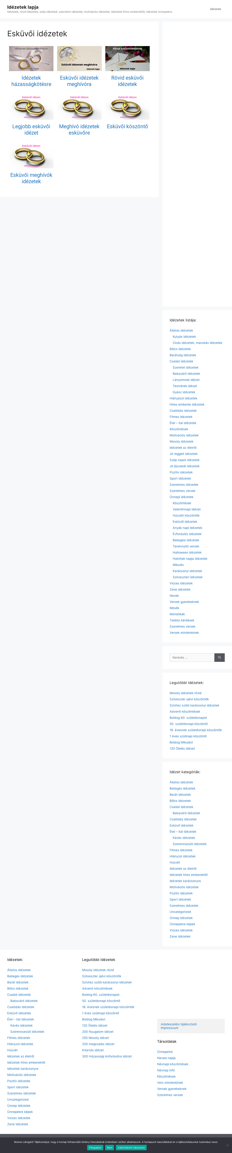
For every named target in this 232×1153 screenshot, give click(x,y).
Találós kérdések (182, 620)
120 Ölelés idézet (182, 748)
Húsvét (175, 862)
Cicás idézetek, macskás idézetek (197, 343)
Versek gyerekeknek (184, 602)
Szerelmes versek (182, 491)
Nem (109, 1147)
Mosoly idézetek (181, 441)
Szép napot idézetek (185, 460)
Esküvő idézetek (181, 825)
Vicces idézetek (181, 583)
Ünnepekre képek (182, 924)
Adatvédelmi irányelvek (131, 1147)
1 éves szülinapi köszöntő (188, 736)
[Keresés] (219, 657)
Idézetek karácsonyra (185, 881)
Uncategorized (180, 912)
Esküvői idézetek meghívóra (79, 81)
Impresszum (169, 1028)
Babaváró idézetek (186, 373)
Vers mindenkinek (170, 1082)
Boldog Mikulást (181, 742)
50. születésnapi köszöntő (189, 724)
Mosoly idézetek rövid (186, 693)
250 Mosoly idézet (95, 1038)
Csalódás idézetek (183, 410)
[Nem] (227, 1145)
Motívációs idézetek (184, 435)
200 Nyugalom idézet (97, 1031)
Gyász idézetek (184, 392)
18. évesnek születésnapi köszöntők (196, 730)
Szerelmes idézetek (184, 484)
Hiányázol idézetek (183, 398)
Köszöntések (179, 429)
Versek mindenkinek (184, 632)
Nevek (174, 595)
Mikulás (178, 565)
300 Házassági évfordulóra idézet (107, 1056)
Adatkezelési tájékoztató (179, 1024)
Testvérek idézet (185, 386)
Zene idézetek (180, 589)
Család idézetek (181, 361)
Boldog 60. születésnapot (188, 718)
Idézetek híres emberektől (189, 875)
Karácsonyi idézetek (187, 571)
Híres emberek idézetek (187, 404)
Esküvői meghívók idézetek (31, 178)
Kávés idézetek (184, 838)
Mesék (174, 608)
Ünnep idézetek (181, 918)
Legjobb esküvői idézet (31, 129)
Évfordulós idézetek (187, 534)
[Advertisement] (197, 164)
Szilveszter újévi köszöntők (189, 699)
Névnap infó (166, 1070)
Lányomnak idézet (186, 380)
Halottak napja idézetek (190, 558)
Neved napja (166, 1058)
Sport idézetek (180, 478)
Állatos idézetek (181, 330)
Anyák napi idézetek (187, 528)
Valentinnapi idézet (187, 509)
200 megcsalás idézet (98, 1044)
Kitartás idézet (93, 1050)
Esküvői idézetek (185, 521)
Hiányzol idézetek (183, 856)
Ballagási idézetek (186, 540)
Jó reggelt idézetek (184, 454)
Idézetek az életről (183, 447)
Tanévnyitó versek (186, 546)
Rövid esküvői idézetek (127, 81)
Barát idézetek (180, 794)
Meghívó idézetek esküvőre (79, 129)
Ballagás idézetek (182, 788)
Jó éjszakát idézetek (185, 466)
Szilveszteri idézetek (188, 577)
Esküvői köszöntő (127, 126)
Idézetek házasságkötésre (31, 81)
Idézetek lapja (23, 7)
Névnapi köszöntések (172, 1064)
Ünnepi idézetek (181, 497)
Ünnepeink (165, 1052)
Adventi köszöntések (185, 711)
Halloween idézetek (187, 552)
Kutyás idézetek (184, 336)
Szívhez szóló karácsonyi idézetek (194, 705)
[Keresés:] (192, 657)
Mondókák (177, 614)
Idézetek (215, 9)
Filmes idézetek (181, 417)
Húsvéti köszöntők (186, 515)
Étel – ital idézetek (183, 423)
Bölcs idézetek (180, 349)
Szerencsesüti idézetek (190, 844)
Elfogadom (95, 1147)
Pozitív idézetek (181, 472)
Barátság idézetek (183, 355)
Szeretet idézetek (185, 367)
